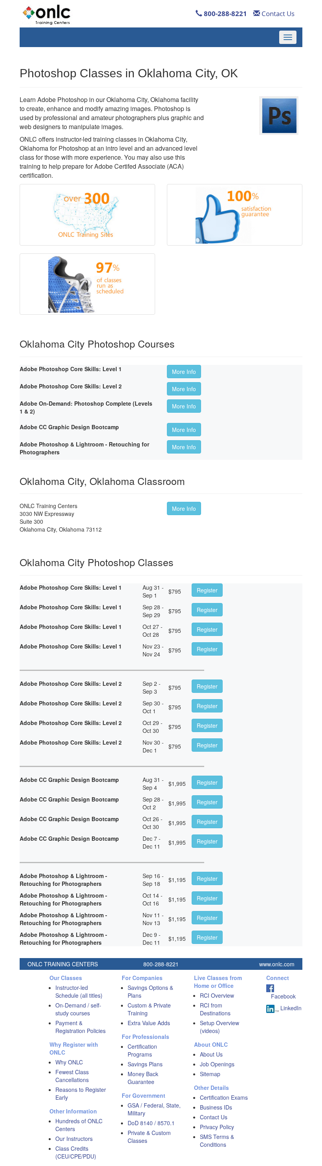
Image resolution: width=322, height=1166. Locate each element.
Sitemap (210, 1074)
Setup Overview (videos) (219, 1027)
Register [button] (207, 590)
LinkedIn (290, 1008)
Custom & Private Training (149, 1009)
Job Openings (217, 1064)
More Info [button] (184, 371)
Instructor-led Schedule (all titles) (78, 991)
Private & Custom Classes (149, 1136)
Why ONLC (69, 1062)
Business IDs (216, 1107)
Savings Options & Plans (150, 991)
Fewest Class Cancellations (72, 1076)
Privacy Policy (217, 1127)
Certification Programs (142, 1050)
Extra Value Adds (149, 1023)
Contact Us (277, 13)
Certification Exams (224, 1097)
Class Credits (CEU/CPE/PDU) (75, 1152)
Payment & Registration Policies (80, 1027)
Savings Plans (145, 1064)
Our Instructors (74, 1138)
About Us (211, 1054)
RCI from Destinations (215, 1009)
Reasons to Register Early (80, 1093)
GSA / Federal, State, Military (154, 1109)
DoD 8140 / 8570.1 (151, 1123)
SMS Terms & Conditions (217, 1140)
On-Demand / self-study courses (78, 1009)
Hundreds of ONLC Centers (78, 1125)
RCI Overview (217, 995)
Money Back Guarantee (143, 1078)
